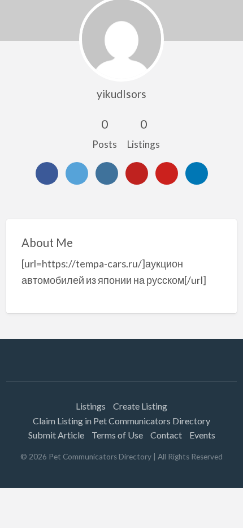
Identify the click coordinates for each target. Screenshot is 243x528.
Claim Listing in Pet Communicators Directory (121, 420)
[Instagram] (107, 173)
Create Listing (140, 406)
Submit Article (56, 434)
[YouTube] (136, 173)
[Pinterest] (166, 173)
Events (202, 434)
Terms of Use (117, 434)
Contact (166, 434)
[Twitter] (77, 173)
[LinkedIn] (196, 173)
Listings (91, 406)
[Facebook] (47, 173)
